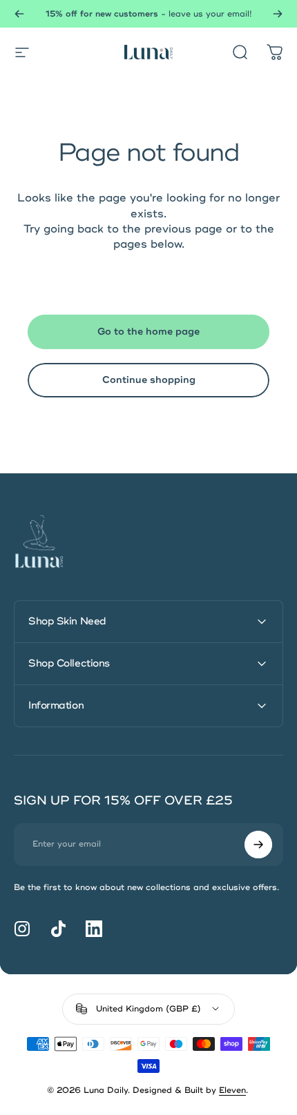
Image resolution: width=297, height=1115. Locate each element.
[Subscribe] (258, 844)
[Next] (277, 14)
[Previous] (19, 14)
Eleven (232, 1090)
